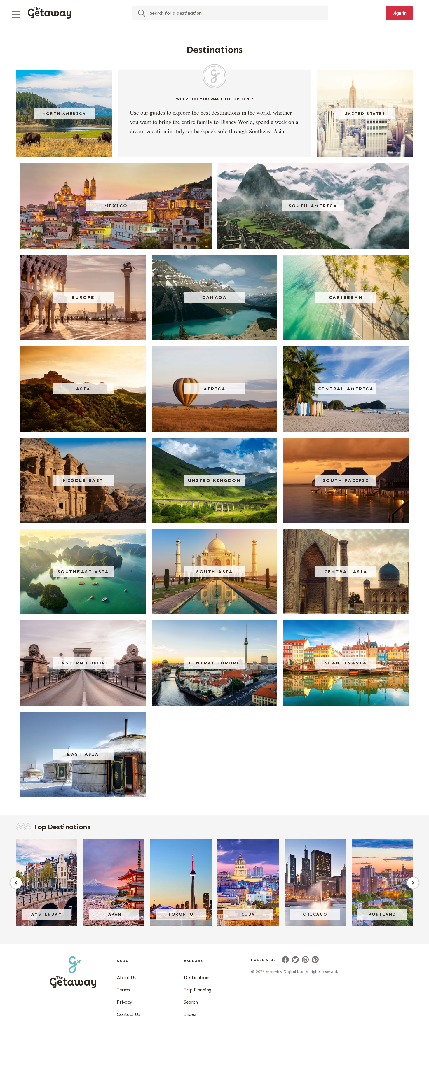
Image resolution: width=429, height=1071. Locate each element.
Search (191, 1002)
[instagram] (305, 959)
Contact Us (128, 1014)
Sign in (399, 13)
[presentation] (49, 13)
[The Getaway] (73, 986)
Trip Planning (197, 990)
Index (190, 1014)
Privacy (124, 1002)
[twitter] (295, 959)
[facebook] (285, 959)
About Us (126, 977)
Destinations (197, 977)
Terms (123, 990)
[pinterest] (315, 959)
